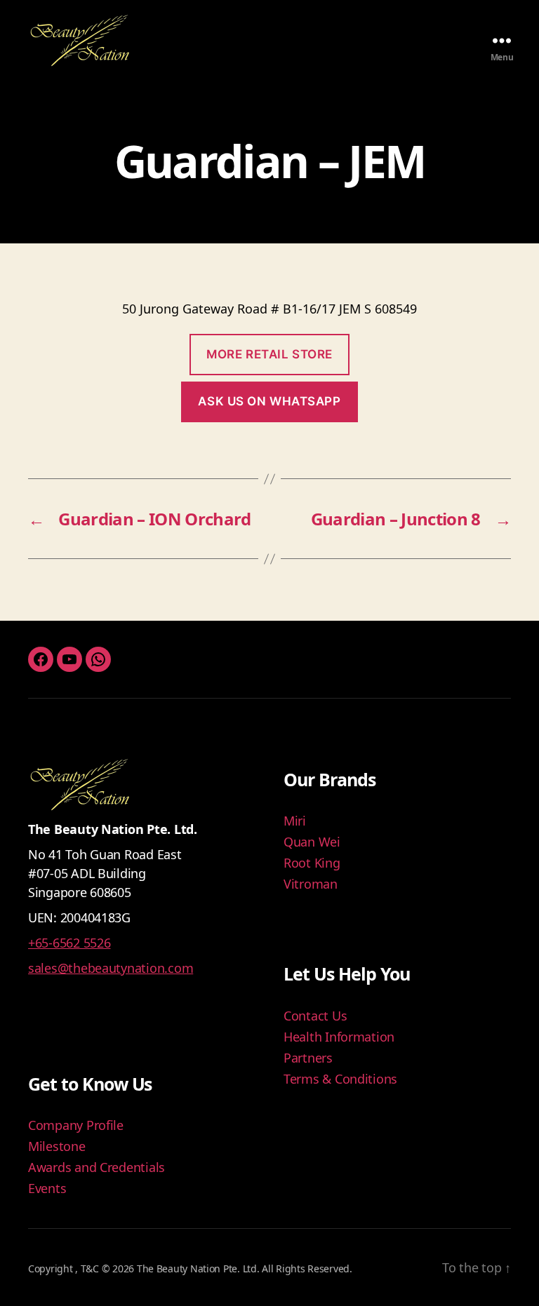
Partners (308, 1057)
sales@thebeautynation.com (110, 968)
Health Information (339, 1036)
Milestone (57, 1146)
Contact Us (315, 1015)
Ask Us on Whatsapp (269, 401)
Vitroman (311, 883)
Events (47, 1188)
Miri (295, 820)
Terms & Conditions (340, 1078)
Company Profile (76, 1125)
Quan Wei (312, 841)
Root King (312, 862)
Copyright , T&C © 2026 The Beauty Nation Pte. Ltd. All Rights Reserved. (190, 1268)
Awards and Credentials (96, 1167)
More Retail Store (269, 354)
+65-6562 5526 (69, 942)
